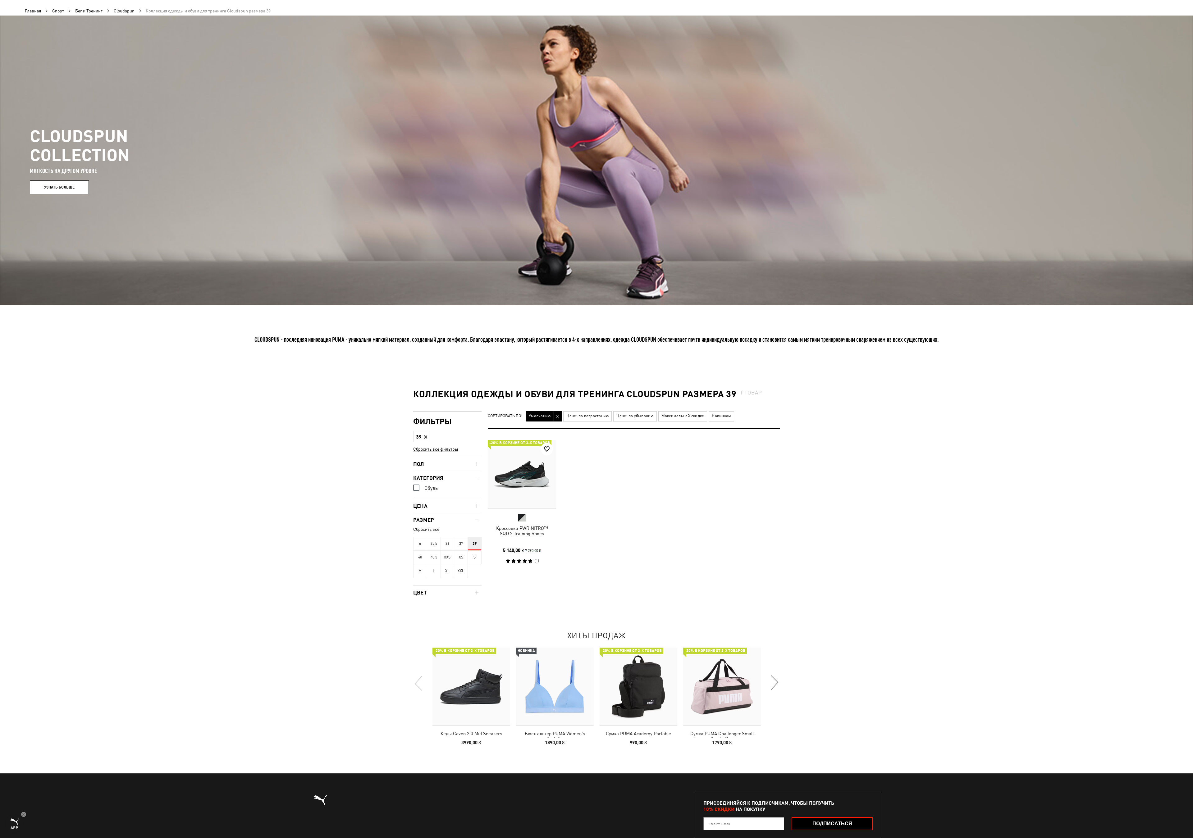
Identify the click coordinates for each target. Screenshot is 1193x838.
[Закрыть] (713, 348)
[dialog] (596, 419)
